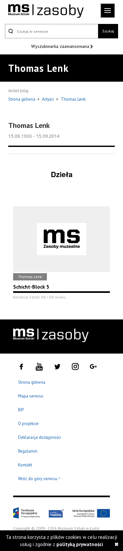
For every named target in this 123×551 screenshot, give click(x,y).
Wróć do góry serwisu (39, 479)
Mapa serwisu (30, 396)
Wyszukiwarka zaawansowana (61, 46)
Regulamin (27, 451)
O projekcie (28, 423)
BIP (21, 410)
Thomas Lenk (73, 99)
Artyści (48, 99)
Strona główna (22, 99)
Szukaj (108, 31)
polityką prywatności (79, 544)
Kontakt (25, 465)
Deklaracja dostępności (39, 437)
